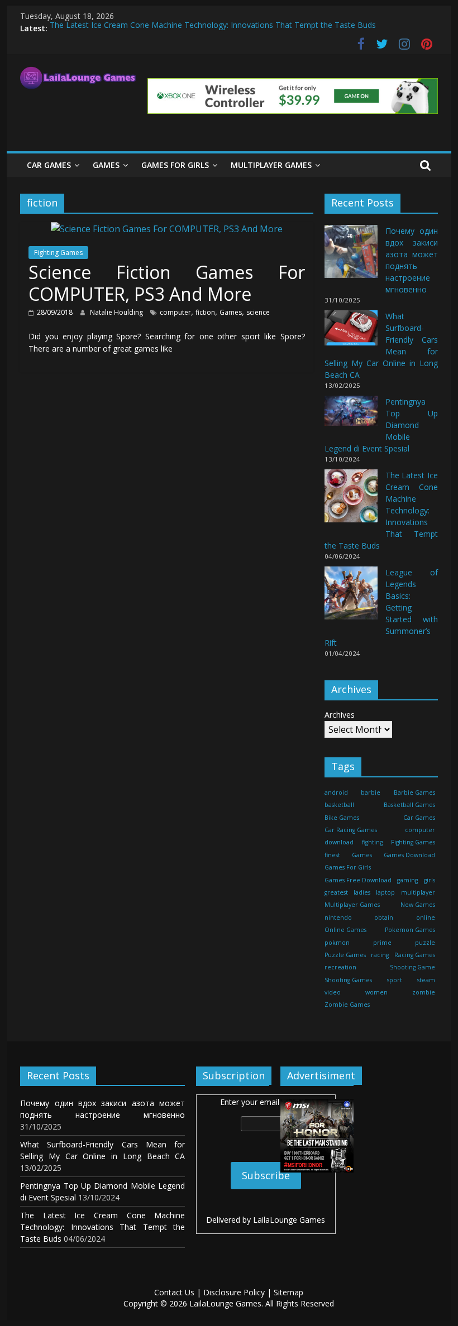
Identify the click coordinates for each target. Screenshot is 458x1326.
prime (382, 943)
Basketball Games (409, 805)
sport (394, 980)
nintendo (338, 917)
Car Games (49, 165)
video (333, 992)
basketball (339, 805)
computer (175, 312)
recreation (340, 967)
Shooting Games (348, 980)
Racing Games (414, 955)
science (258, 312)
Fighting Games (58, 252)
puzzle (425, 943)
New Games (417, 905)
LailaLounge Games (289, 1219)
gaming (407, 880)
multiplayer (418, 892)
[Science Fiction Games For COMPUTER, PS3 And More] (167, 229)
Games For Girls (175, 165)
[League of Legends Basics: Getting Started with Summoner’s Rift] (351, 598)
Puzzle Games (345, 955)
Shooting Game (412, 967)
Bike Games (342, 817)
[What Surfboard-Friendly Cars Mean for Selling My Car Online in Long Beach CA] (351, 332)
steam (426, 980)
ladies (362, 892)
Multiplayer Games (271, 165)
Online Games (345, 930)
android (336, 792)
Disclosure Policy (234, 1292)
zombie (423, 992)
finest (332, 855)
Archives (340, 714)
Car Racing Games (351, 830)
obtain (383, 917)
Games (106, 165)
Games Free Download (358, 880)
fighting (372, 842)
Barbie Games (414, 792)
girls (429, 880)
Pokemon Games (410, 930)
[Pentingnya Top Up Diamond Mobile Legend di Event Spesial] (351, 415)
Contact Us (174, 1292)
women (376, 992)
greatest (336, 892)
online (425, 917)
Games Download (409, 855)
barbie (370, 792)
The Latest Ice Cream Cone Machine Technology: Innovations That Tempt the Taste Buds (213, 28)
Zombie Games (347, 1004)
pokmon (337, 943)
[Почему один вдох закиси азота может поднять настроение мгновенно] (351, 256)
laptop (385, 892)
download (339, 842)
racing (380, 955)
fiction (205, 312)
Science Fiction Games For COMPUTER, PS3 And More (166, 282)
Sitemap (288, 1292)
